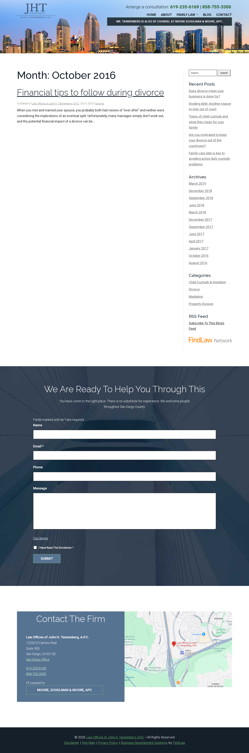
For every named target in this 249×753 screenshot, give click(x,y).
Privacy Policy (108, 743)
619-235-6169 (184, 6)
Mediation (196, 297)
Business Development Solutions (144, 743)
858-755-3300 (216, 6)
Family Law (186, 14)
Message (40, 488)
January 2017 (198, 248)
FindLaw (179, 743)
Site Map (88, 743)
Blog (207, 14)
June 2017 (196, 234)
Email (38, 446)
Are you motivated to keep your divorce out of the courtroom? (208, 140)
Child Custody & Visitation (207, 282)
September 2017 (201, 227)
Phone (38, 467)
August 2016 (198, 263)
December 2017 (200, 220)
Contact (224, 14)
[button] (245, 726)
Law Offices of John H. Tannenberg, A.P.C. (55, 103)
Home (151, 14)
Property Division (201, 304)
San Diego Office (38, 659)
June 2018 (196, 205)
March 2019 (197, 183)
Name (37, 425)
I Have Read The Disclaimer (56, 547)
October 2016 (199, 256)
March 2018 (197, 212)
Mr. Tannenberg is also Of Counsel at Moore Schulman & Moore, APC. (169, 21)
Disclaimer (40, 538)
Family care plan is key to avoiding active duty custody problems (209, 158)
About (166, 14)
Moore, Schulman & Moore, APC (64, 690)
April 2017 (196, 241)
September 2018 (201, 198)
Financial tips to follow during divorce (90, 92)
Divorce (99, 103)
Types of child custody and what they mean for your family (208, 121)
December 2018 (200, 191)
